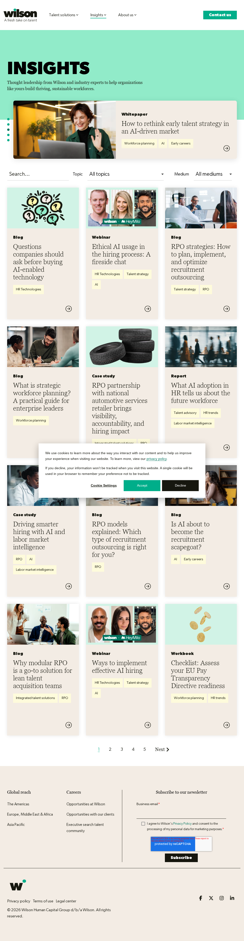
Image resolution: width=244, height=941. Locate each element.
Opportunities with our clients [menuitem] (90, 814)
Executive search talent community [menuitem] (85, 828)
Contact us (220, 15)
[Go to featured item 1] (8, 119)
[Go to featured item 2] (8, 124)
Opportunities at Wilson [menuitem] (85, 804)
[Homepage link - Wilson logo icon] (18, 893)
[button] (201, 898)
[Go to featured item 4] (8, 135)
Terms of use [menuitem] (43, 901)
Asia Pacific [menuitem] (16, 825)
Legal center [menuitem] (66, 901)
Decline (180, 485)
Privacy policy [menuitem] (18, 901)
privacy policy (157, 459)
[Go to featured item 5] (8, 140)
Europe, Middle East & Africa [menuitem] (30, 814)
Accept (142, 485)
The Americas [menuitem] (18, 804)
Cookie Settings (104, 485)
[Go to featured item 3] (8, 130)
